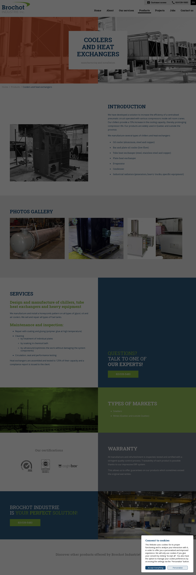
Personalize (178, 567)
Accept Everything (155, 567)
